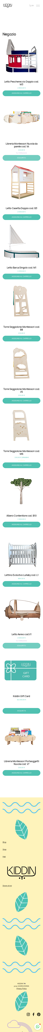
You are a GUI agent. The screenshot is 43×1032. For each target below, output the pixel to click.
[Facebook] (33, 1014)
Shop (4, 849)
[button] (37, 1026)
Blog (4, 842)
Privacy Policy (21, 988)
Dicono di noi (7, 886)
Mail (4, 857)
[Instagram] (28, 1014)
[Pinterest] (38, 1014)
